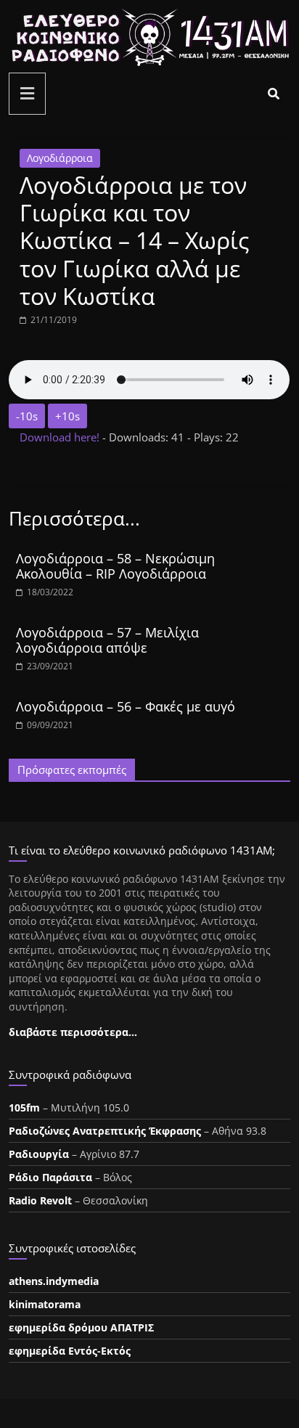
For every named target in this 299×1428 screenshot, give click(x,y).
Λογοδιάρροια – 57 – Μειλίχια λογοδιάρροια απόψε (107, 640)
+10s (67, 416)
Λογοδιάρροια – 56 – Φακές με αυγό (125, 706)
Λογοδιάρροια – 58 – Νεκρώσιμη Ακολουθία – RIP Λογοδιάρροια (115, 566)
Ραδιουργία (39, 1154)
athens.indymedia (54, 1281)
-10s (27, 416)
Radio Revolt (40, 1200)
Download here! (61, 437)
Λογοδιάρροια (60, 158)
